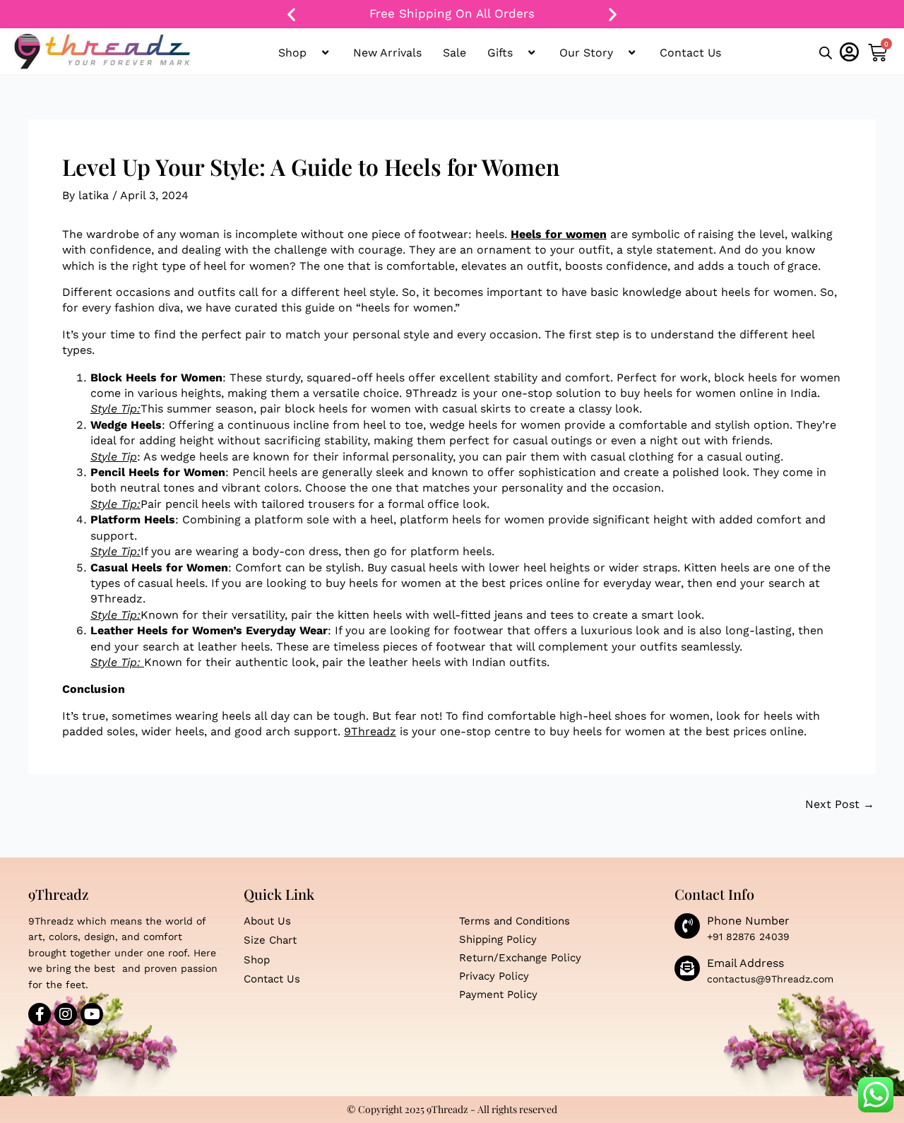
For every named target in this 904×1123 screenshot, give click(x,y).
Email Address (745, 963)
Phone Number (748, 920)
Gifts (500, 52)
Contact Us (690, 52)
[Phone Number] (687, 926)
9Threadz (370, 731)
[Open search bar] (826, 53)
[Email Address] (687, 968)
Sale (454, 52)
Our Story (586, 52)
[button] (291, 14)
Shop (292, 52)
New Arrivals (387, 52)
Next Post (839, 804)
